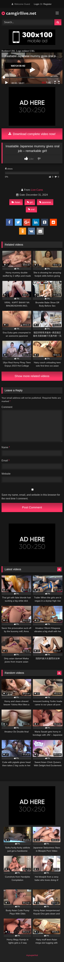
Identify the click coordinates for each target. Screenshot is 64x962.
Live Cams (37, 190)
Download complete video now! (34, 134)
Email (5, 460)
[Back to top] (54, 953)
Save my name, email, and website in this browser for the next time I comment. (31, 496)
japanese (46, 202)
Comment (7, 407)
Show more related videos (32, 376)
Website (6, 473)
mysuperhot (32, 955)
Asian (17, 202)
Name (6, 447)
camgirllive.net (20, 13)
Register (47, 4)
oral (32, 209)
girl (31, 202)
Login (36, 4)
